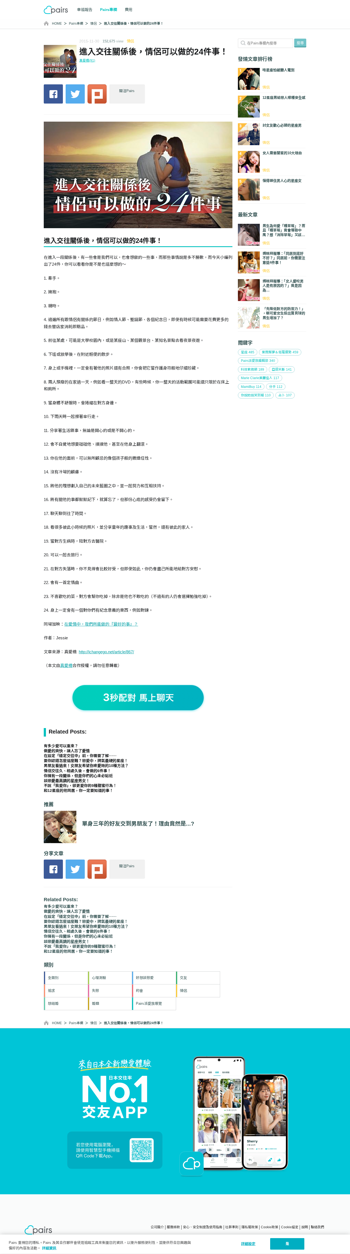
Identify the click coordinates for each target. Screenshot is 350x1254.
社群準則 (231, 1227)
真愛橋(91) (87, 60)
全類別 (53, 978)
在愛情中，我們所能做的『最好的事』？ (101, 624)
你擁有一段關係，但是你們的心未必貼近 (78, 776)
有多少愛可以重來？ (61, 746)
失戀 (95, 991)
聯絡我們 (317, 1227)
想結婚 (53, 1003)
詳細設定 (248, 1244)
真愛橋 (66, 665)
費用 (128, 9)
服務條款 (173, 1227)
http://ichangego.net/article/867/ (106, 651)
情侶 (93, 23)
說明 (304, 1227)
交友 (183, 978)
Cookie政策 (269, 1227)
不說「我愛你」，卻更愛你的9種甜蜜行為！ (80, 785)
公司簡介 (157, 1227)
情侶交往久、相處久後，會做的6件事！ (77, 771)
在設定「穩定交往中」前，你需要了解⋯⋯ (80, 756)
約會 (139, 991)
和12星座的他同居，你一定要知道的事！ (78, 790)
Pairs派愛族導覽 (149, 1003)
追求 (51, 991)
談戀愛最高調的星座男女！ (67, 780)
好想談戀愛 (145, 978)
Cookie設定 (289, 1227)
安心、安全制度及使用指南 (202, 1227)
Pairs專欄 (76, 23)
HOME (57, 23)
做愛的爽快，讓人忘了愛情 (67, 751)
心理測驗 (99, 978)
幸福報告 (84, 9)
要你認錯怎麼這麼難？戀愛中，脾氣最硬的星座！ (86, 760)
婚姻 (95, 1003)
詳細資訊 (49, 1248)
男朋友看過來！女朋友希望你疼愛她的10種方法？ (86, 765)
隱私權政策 (249, 1227)
